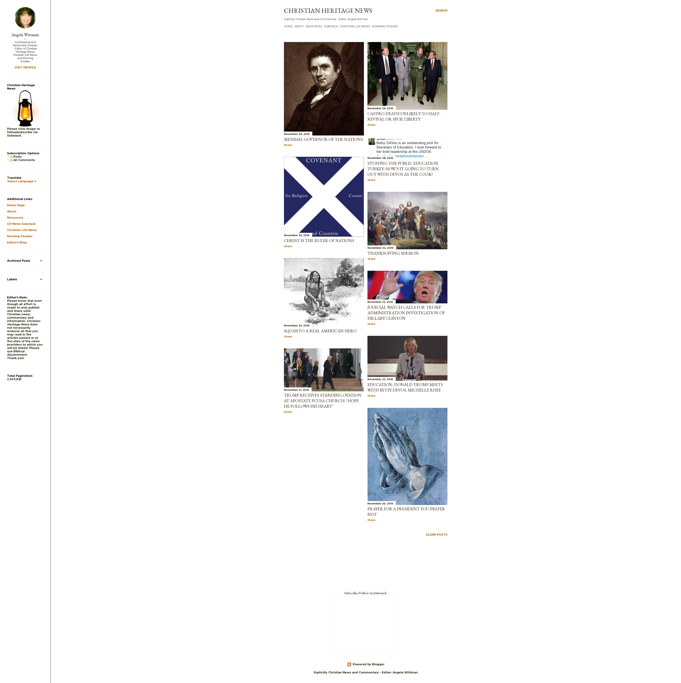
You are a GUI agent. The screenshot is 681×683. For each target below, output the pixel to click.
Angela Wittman (25, 34)
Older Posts (436, 534)
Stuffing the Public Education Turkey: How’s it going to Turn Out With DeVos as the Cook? (403, 168)
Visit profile (25, 67)
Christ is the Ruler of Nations (319, 240)
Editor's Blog (17, 242)
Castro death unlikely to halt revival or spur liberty (403, 116)
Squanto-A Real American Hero (320, 331)
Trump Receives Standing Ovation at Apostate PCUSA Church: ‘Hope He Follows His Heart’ (322, 400)
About (299, 26)
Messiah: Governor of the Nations (323, 139)
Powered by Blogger (368, 664)
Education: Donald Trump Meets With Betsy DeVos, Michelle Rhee (405, 387)
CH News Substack (21, 224)
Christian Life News (355, 26)
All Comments (23, 160)
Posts (17, 156)
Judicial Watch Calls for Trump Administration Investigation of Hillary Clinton (406, 312)
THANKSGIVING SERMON (393, 253)
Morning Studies (385, 26)
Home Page (16, 205)
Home (288, 26)
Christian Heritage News (328, 10)
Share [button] (288, 145)
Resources (314, 26)
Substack (331, 26)
